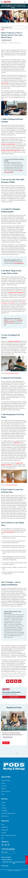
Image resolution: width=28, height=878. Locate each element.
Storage (3, 805)
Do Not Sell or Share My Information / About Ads (14, 862)
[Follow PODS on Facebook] (2, 845)
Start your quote (14, 697)
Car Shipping (4, 810)
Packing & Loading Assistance (8, 813)
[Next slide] (16, 753)
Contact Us (4, 786)
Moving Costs (4, 827)
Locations (3, 832)
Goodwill (12, 303)
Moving (3, 802)
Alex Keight (4, 42)
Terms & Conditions (6, 859)
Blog (2, 838)
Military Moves (4, 816)
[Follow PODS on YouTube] (8, 845)
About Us (3, 788)
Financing (3, 808)
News (2, 794)
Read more (6, 742)
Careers (3, 783)
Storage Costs (4, 830)
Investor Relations (5, 791)
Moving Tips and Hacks (6, 40)
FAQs (2, 824)
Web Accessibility (6, 857)
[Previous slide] (11, 753)
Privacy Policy (5, 866)
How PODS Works (5, 780)
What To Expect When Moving (8, 835)
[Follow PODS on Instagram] (5, 845)
